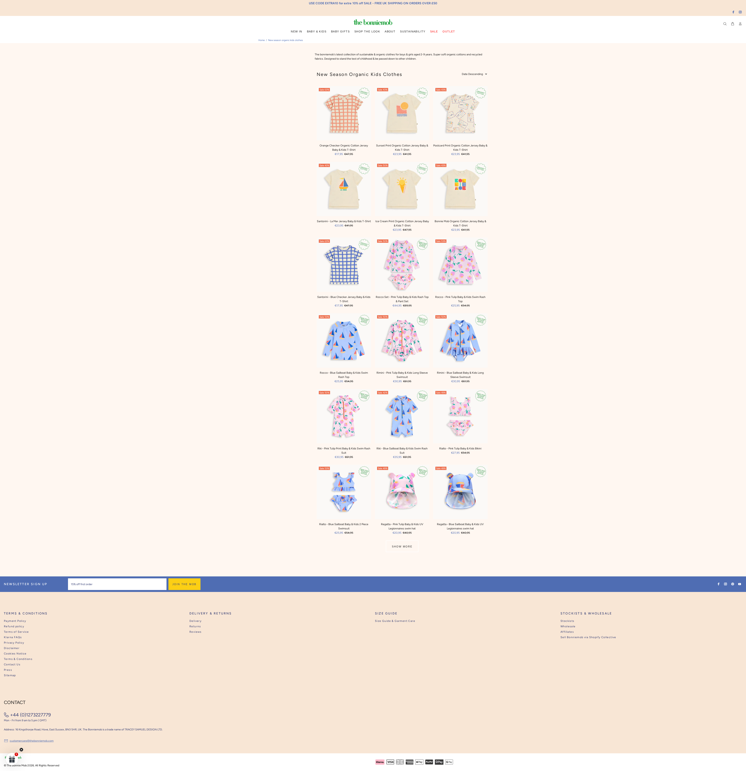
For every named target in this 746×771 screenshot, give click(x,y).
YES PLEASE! (398, 388)
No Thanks (398, 397)
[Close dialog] (445, 355)
